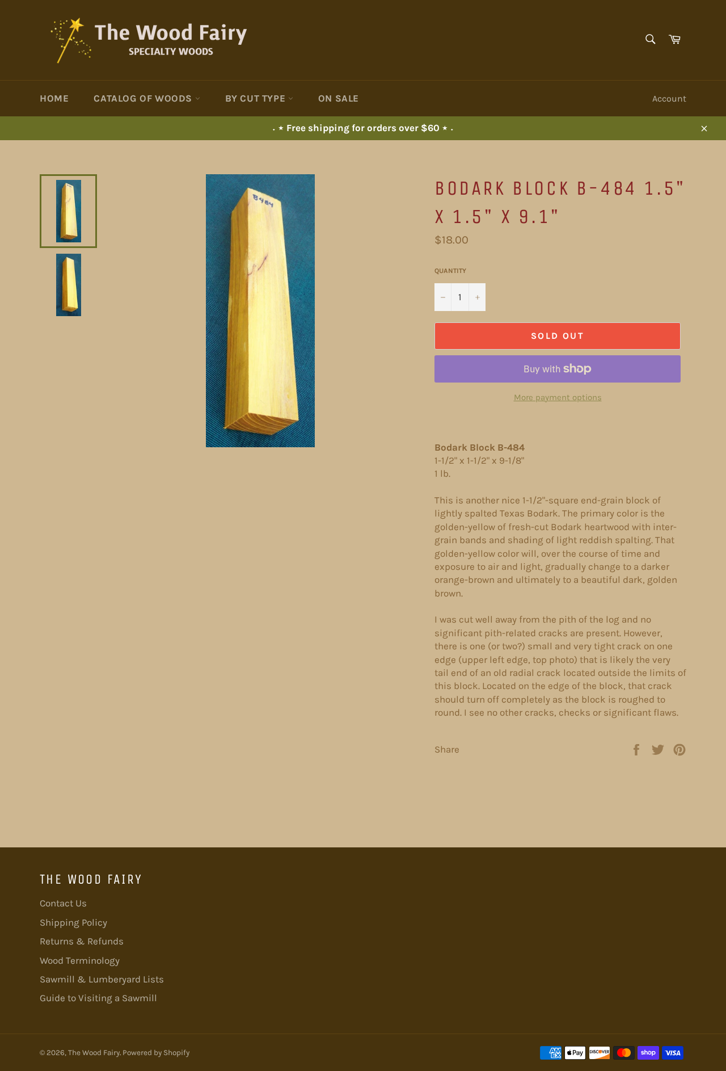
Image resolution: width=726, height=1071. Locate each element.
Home (54, 98)
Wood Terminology (80, 960)
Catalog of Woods (144, 98)
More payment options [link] (558, 397)
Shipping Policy (73, 922)
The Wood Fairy (94, 1052)
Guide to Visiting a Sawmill (98, 997)
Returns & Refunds (82, 941)
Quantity (450, 271)
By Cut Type (256, 98)
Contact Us (63, 903)
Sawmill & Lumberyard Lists (102, 979)
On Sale (338, 98)
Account (669, 98)
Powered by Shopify (156, 1052)
